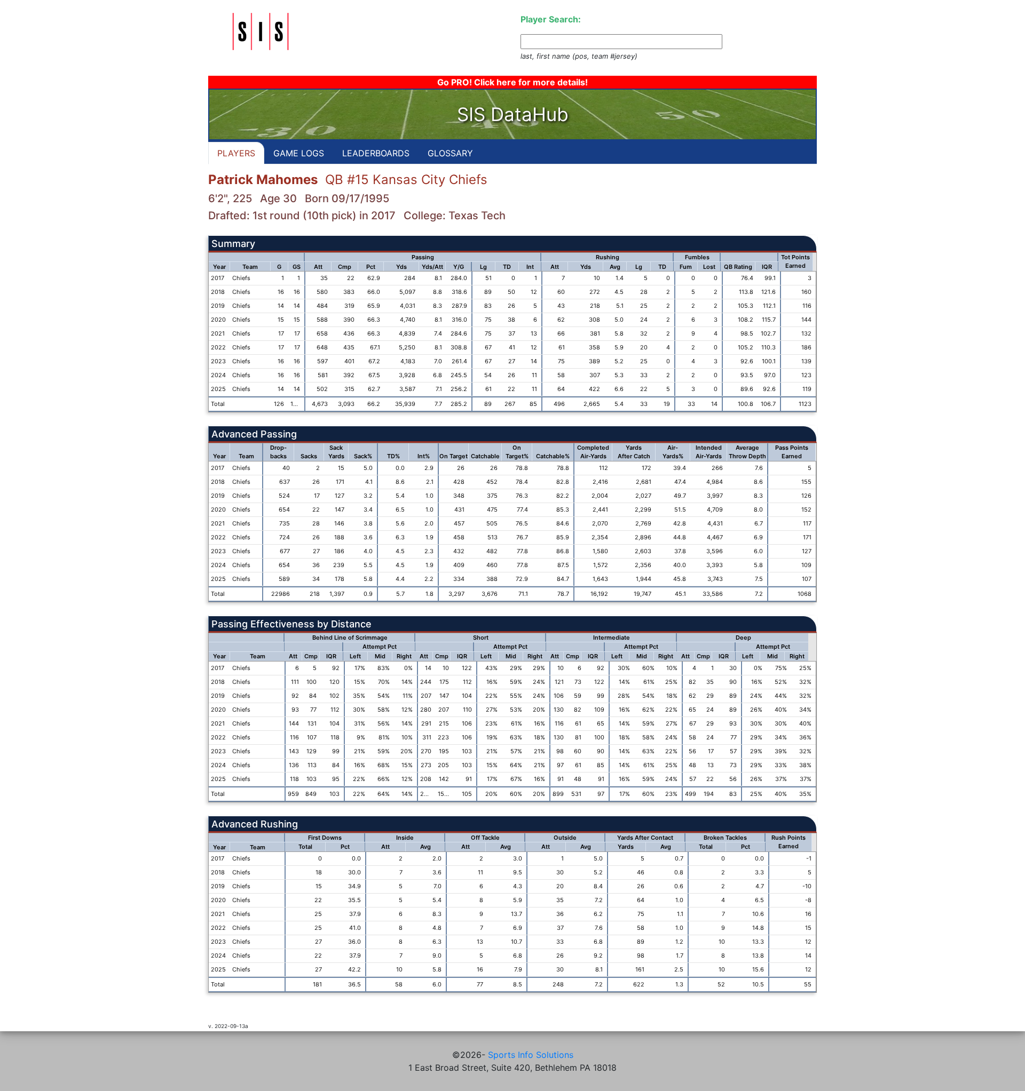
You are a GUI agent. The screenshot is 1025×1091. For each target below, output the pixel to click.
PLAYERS (236, 153)
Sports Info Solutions (530, 1054)
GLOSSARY (450, 153)
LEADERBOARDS (375, 153)
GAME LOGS (298, 153)
